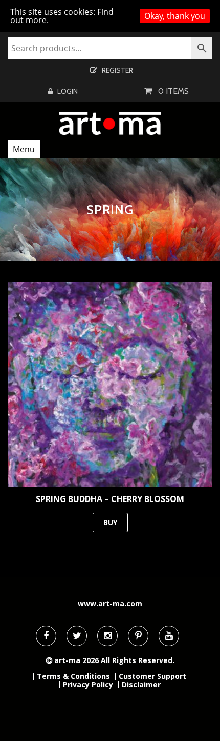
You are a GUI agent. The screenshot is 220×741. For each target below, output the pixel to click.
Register (117, 70)
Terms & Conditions (73, 676)
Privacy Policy (88, 684)
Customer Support (152, 676)
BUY (110, 522)
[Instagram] (107, 636)
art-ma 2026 (76, 660)
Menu (24, 149)
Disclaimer (141, 684)
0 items (173, 91)
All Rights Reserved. (137, 660)
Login (67, 91)
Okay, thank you (174, 16)
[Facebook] (46, 636)
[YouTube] (169, 636)
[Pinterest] (138, 636)
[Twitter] (77, 636)
